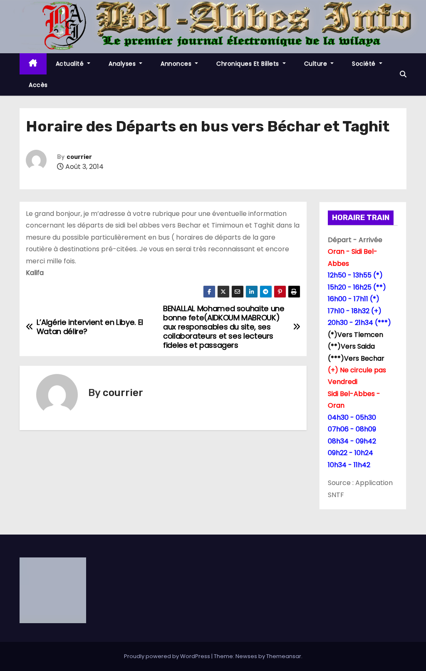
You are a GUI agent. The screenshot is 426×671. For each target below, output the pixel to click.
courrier (79, 157)
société (364, 63)
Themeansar (283, 656)
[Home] (33, 63)
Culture (316, 63)
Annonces (177, 63)
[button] (403, 74)
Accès (38, 85)
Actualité (71, 63)
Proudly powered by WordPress (167, 656)
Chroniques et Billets (248, 63)
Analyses (123, 63)
